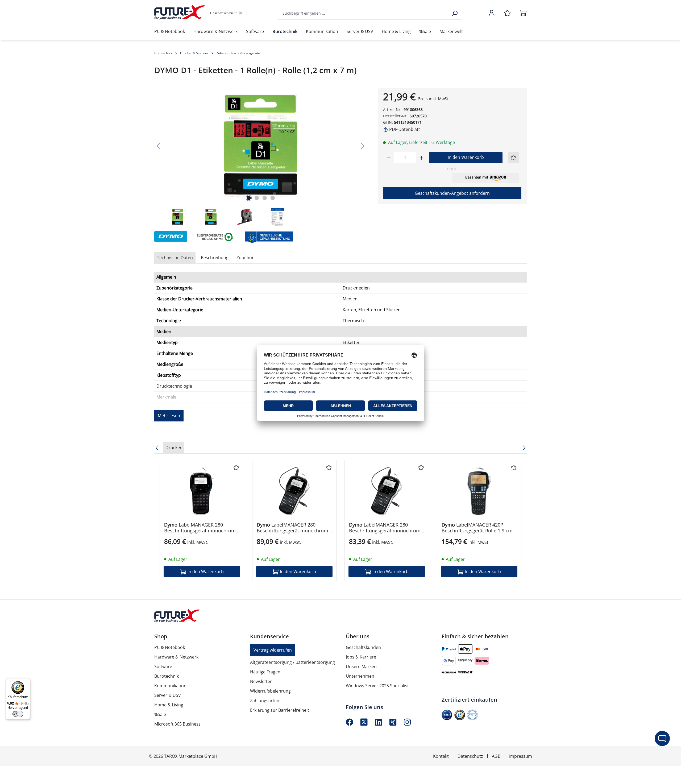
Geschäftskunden (363, 647)
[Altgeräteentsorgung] (215, 237)
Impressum (520, 756)
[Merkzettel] (507, 13)
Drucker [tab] (173, 447)
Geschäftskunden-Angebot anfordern (452, 193)
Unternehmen (360, 676)
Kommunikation (170, 686)
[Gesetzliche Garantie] (268, 237)
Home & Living (168, 705)
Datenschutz (470, 756)
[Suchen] (455, 13)
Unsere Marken (361, 666)
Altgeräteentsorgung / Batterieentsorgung (292, 662)
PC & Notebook (169, 647)
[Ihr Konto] (491, 13)
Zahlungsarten (264, 700)
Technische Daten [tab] (175, 257)
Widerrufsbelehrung (270, 691)
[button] (485, 177)
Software (163, 666)
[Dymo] (170, 237)
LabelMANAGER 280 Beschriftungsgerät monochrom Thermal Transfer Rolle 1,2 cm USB (292, 527)
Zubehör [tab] (245, 257)
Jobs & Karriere (361, 657)
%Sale (160, 714)
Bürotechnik (166, 676)
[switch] (18, 714)
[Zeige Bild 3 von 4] (265, 198)
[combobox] (363, 13)
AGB (496, 756)
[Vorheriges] (158, 145)
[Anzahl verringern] (388, 157)
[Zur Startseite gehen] (179, 12)
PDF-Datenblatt (404, 129)
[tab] (214, 257)
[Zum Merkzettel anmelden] (513, 157)
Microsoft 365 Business (177, 724)
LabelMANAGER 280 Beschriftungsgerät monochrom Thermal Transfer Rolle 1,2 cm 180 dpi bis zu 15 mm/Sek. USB (200, 527)
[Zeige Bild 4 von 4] (273, 198)
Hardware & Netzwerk (176, 657)
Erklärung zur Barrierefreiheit (279, 710)
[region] (260, 157)
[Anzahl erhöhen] (421, 157)
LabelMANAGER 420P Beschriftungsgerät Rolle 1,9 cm (477, 527)
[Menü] (27, 681)
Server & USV (167, 695)
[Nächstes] (363, 145)
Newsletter (261, 681)
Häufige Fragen (265, 672)
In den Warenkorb (466, 157)
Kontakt (441, 756)
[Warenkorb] (522, 13)
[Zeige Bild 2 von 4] (257, 198)
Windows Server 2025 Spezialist (377, 686)
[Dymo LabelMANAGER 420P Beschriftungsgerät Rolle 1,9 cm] (479, 491)
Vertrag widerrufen (273, 650)
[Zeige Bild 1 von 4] (249, 198)
